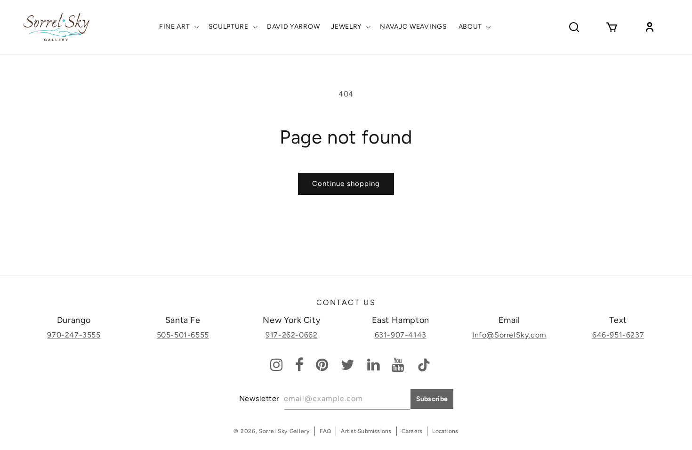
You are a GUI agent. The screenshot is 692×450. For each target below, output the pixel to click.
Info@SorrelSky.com (509, 334)
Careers (412, 431)
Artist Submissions (366, 431)
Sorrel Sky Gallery (284, 431)
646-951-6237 (618, 334)
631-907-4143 (400, 334)
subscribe (432, 399)
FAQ (325, 431)
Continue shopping (346, 183)
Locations (445, 431)
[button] (178, 27)
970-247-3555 (73, 334)
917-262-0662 (291, 334)
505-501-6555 (183, 334)
